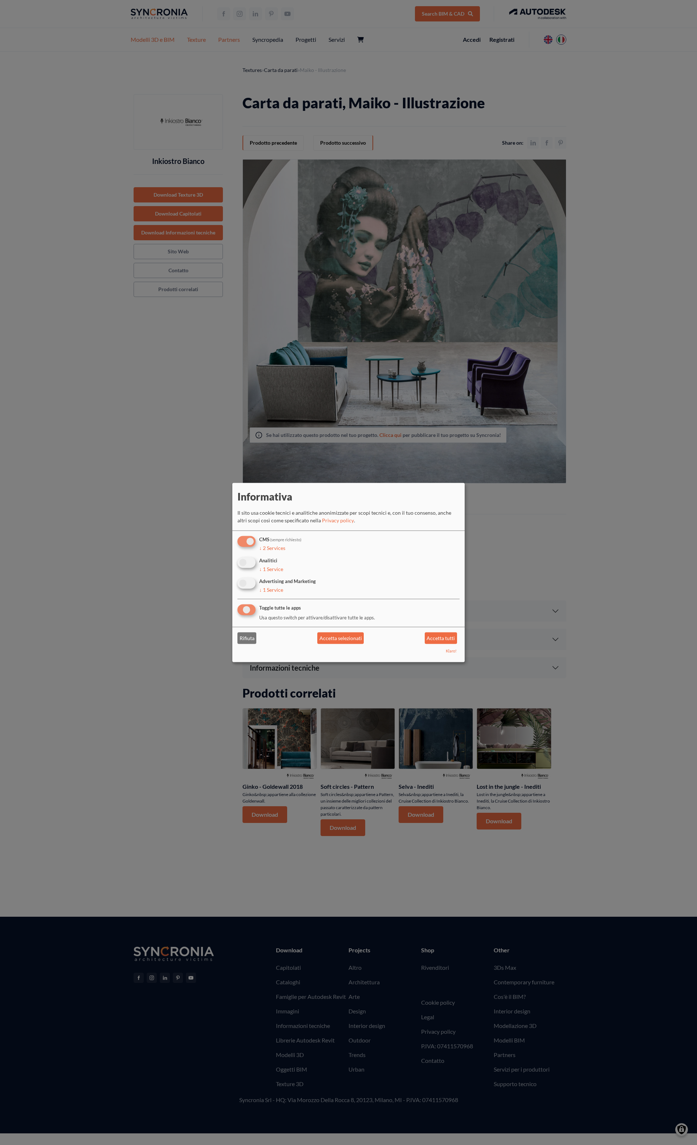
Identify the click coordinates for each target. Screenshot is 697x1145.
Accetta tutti (441, 638)
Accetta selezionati (340, 638)
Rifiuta (247, 638)
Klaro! (451, 651)
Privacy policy (338, 520)
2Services (272, 548)
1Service (271, 569)
